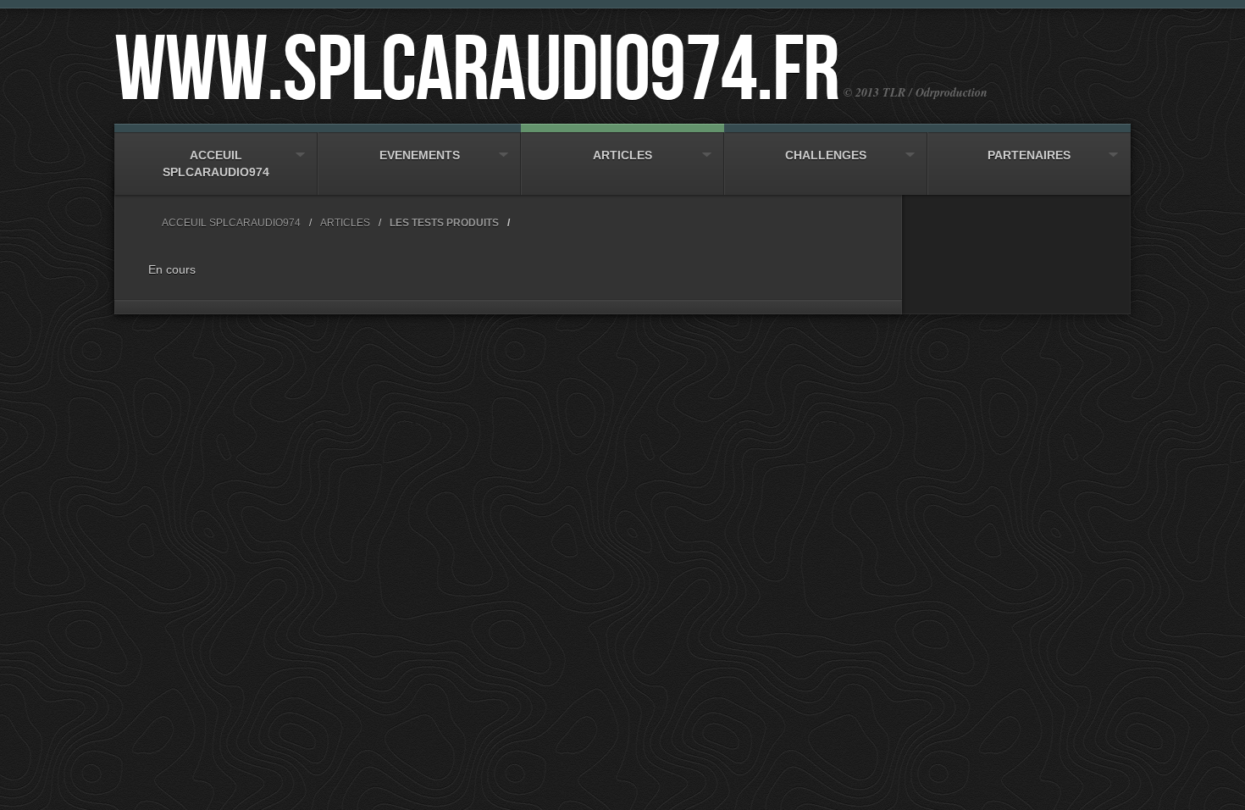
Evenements (419, 155)
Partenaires (1029, 155)
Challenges (825, 155)
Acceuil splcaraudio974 (216, 163)
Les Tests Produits (444, 223)
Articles (622, 155)
